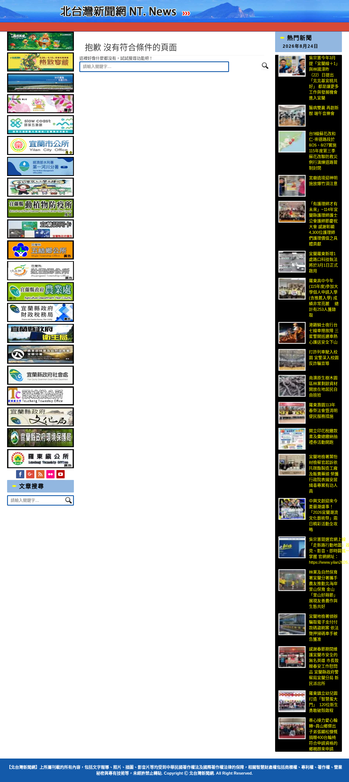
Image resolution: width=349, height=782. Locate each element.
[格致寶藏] (40, 70)
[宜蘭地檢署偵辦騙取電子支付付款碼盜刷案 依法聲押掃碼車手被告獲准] (292, 624)
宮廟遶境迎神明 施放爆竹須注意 (323, 180)
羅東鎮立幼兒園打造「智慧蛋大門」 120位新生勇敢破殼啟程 (323, 702)
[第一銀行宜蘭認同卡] (40, 237)
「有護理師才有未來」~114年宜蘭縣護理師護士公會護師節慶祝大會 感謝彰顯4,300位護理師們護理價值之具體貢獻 (323, 223)
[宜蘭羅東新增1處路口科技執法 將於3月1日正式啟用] (292, 262)
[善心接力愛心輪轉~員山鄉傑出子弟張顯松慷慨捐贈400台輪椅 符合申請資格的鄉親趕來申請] (292, 728)
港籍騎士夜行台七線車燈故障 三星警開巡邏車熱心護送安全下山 (324, 333)
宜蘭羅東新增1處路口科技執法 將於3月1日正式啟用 (323, 262)
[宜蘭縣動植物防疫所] (40, 216)
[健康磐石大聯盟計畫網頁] (40, 111)
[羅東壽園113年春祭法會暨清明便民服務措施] (292, 413)
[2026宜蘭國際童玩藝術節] (40, 49)
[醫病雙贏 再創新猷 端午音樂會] (292, 116)
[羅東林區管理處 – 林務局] (40, 362)
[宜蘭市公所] (40, 153)
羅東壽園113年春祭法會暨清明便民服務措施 (323, 410)
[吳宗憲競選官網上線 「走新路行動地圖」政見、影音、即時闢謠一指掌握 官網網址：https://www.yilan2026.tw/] (292, 547)
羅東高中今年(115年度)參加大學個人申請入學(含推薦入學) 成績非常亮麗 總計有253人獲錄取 (324, 297)
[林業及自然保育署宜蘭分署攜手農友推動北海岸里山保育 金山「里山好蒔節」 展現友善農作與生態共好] (292, 580)
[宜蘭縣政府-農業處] (40, 299)
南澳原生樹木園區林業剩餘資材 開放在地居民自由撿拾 (323, 386)
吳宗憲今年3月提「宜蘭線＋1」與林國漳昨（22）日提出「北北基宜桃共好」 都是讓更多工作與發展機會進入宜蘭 (324, 77)
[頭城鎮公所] (40, 404)
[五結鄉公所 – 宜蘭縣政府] (40, 258)
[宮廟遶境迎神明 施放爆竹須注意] (292, 186)
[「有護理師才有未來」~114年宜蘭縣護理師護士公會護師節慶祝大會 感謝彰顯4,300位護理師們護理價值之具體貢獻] (292, 212)
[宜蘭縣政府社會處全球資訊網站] (40, 383)
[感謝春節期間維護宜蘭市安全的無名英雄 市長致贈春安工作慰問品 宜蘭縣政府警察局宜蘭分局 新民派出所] (292, 657)
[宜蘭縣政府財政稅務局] (40, 320)
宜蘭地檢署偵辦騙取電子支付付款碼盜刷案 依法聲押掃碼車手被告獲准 (324, 627)
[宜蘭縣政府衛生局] (40, 341)
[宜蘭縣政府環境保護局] (40, 445)
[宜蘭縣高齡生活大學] (40, 195)
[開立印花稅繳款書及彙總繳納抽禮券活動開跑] (292, 439)
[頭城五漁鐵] (40, 132)
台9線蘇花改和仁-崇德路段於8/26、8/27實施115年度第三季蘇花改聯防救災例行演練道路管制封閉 (323, 150)
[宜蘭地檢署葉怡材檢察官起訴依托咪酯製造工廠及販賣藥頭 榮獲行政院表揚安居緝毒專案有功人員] (292, 465)
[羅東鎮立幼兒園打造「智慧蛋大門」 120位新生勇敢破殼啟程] (292, 701)
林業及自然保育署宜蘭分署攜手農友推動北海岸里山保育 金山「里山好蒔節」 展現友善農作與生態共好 (323, 589)
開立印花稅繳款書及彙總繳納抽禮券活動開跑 (323, 436)
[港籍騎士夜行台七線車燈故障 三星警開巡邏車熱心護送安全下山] (292, 333)
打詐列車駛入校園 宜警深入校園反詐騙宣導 (324, 358)
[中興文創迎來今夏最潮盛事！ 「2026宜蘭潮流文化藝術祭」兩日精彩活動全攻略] (292, 509)
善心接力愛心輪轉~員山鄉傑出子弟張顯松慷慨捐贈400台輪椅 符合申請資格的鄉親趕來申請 (323, 734)
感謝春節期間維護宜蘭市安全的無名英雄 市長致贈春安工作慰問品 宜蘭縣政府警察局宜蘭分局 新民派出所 (324, 666)
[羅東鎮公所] (40, 466)
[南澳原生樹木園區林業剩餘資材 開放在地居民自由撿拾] (292, 386)
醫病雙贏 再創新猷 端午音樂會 (324, 110)
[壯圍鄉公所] (40, 278)
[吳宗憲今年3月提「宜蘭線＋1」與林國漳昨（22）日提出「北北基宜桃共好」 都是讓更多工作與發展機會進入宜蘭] (292, 66)
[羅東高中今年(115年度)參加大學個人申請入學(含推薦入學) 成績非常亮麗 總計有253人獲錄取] (292, 289)
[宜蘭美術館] (40, 91)
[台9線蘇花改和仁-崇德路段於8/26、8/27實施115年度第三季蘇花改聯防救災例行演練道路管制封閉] (292, 142)
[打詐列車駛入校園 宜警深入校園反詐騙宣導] (292, 360)
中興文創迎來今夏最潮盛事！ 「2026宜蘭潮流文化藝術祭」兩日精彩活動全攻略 (323, 515)
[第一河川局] (40, 174)
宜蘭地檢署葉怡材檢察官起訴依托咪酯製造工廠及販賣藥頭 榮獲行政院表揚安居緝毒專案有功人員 (324, 473)
